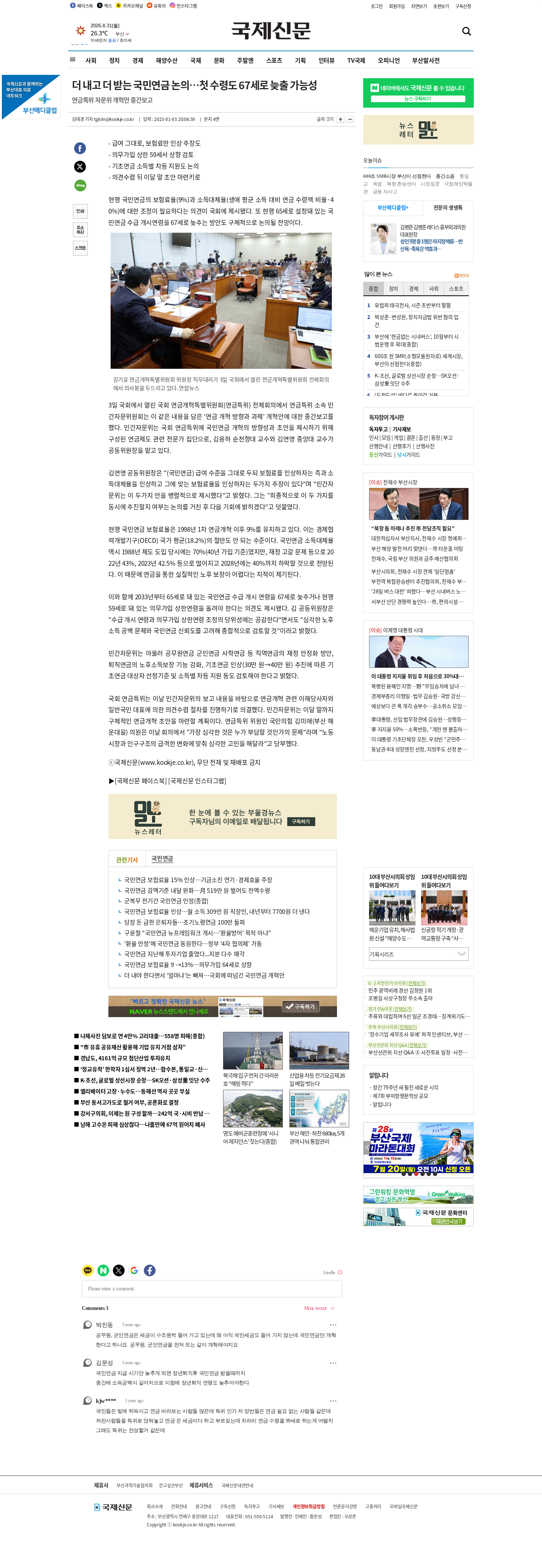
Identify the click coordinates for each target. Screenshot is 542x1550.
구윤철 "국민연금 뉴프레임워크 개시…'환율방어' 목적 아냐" (197, 932)
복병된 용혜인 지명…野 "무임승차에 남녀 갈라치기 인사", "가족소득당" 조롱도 (454, 686)
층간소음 (445, 176)
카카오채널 (133, 6)
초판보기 (441, 6)
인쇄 (80, 212)
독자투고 (252, 1506)
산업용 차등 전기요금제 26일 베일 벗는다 (317, 1079)
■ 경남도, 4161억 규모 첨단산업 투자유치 (122, 1058)
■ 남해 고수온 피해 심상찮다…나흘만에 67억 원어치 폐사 (139, 1124)
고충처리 (373, 1506)
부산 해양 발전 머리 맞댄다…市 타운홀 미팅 (417, 548)
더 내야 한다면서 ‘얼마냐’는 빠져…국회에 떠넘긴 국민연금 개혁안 (204, 975)
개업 (398, 437)
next (469, 1148)
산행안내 (378, 446)
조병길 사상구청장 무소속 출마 (400, 998)
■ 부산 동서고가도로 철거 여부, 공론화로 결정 (126, 1102)
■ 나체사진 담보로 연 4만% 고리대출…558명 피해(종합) (139, 1036)
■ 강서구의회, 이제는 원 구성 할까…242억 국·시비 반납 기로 (144, 1113)
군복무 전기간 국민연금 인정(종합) (166, 900)
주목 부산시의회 (392, 1027)
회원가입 (397, 6)
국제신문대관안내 (237, 1485)
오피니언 (389, 60)
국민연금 (162, 858)
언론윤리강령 (345, 1506)
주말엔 (245, 60)
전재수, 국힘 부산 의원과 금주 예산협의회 (414, 558)
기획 (300, 60)
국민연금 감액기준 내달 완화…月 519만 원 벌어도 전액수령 (197, 890)
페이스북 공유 (80, 149)
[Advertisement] (418, 814)
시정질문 (430, 184)
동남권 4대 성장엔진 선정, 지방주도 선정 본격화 (421, 749)
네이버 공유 (80, 186)
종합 (373, 288)
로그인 (377, 6)
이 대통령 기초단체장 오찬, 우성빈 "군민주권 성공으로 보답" (434, 739)
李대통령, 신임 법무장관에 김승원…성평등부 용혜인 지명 (431, 719)
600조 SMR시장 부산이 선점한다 (397, 176)
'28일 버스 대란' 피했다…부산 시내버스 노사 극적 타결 (429, 591)
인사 (373, 437)
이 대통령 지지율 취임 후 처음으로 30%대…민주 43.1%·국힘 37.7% (444, 676)
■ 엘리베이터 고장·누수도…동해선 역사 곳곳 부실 (132, 1091)
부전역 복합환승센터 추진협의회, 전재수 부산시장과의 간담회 (436, 581)
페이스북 (85, 6)
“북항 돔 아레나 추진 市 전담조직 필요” (412, 528)
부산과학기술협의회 (134, 1485)
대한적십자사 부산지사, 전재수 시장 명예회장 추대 (424, 538)
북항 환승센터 (401, 184)
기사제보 (276, 1506)
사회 (91, 60)
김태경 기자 (82, 119)
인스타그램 (187, 6)
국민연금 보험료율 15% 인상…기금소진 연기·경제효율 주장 (198, 879)
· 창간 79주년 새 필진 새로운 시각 (403, 1087)
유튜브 (160, 6)
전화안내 (179, 1506)
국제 (195, 60)
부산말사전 (425, 60)
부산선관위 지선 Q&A (397, 1045)
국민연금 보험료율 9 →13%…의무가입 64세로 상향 (188, 964)
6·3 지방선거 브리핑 (396, 983)
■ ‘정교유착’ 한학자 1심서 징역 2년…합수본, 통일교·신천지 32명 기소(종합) (162, 1069)
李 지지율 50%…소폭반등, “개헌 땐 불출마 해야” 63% (429, 729)
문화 (219, 60)
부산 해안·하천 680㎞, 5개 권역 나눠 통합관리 (316, 1137)
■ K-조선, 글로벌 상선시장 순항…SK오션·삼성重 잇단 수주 (142, 1080)
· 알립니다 (380, 1104)
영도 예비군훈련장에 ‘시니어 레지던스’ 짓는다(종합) (250, 1137)
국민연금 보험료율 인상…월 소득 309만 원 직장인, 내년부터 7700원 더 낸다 (217, 911)
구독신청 (463, 6)
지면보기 (419, 6)
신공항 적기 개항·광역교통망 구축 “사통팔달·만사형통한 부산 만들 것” (444, 942)
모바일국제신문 (404, 1506)
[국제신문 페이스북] (141, 780)
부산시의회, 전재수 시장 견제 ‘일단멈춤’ (413, 571)
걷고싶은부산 (171, 1485)
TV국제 (356, 60)
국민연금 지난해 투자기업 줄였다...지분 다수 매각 (184, 953)
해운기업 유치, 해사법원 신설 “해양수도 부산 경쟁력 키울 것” (392, 938)
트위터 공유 (80, 168)
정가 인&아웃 (390, 1009)
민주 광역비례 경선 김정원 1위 (400, 990)
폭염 (377, 184)
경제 (137, 60)
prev (367, 1148)
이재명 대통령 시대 (396, 630)
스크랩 (80, 249)
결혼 (411, 437)
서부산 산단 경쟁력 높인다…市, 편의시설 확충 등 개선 (427, 601)
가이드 (380, 454)
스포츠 (274, 60)
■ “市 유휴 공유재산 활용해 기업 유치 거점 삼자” (130, 1047)
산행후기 (402, 446)
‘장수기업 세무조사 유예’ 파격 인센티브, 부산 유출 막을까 (428, 1034)
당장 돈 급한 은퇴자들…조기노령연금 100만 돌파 (184, 922)
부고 (447, 437)
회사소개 (155, 1506)
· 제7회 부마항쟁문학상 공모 (398, 1095)
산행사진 (425, 446)
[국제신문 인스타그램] (197, 780)
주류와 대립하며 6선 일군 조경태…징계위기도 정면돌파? (428, 1016)
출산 (423, 437)
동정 (435, 437)
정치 (114, 60)
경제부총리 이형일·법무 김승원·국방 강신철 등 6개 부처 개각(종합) (442, 696)
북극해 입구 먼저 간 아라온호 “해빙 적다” (251, 1079)
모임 (386, 437)
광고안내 (203, 1506)
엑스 (108, 6)
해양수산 (167, 60)
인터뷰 (327, 60)
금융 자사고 (385, 191)
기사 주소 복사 (80, 230)
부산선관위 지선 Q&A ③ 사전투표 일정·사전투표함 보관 (427, 1052)
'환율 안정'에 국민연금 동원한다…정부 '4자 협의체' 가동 (193, 943)
